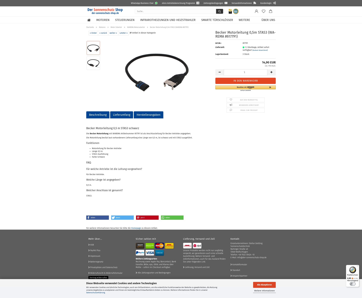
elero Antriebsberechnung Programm (178, 3)
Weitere (244, 20)
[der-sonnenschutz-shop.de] (105, 11)
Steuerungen (124, 20)
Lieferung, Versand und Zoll (197, 267)
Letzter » (124, 33)
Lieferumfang (121, 114)
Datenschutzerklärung (95, 293)
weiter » (113, 33)
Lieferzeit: (219, 47)
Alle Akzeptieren (264, 285)
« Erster (93, 33)
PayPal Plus (95, 250)
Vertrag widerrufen (98, 278)
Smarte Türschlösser (217, 20)
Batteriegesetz (96, 262)
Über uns (268, 20)
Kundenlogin (266, 3)
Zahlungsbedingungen (213, 3)
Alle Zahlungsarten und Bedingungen (154, 273)
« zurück (103, 33)
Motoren (102, 20)
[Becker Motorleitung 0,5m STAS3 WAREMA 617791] (157, 70)
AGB (92, 245)
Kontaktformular (239, 264)
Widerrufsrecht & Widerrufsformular (106, 273)
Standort (236, 270)
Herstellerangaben (148, 114)
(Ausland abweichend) (260, 50)
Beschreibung (98, 114)
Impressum (95, 256)
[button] (256, 11)
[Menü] (357, 266)
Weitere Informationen (264, 291)
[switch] (352, 284)
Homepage (136, 228)
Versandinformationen (242, 3)
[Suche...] (219, 11)
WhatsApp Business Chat (142, 3)
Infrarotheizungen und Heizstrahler (168, 20)
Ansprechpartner (239, 276)
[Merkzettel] (263, 11)
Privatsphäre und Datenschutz (103, 267)
